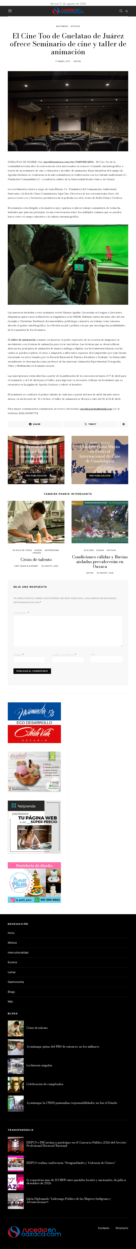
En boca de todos (22, 550)
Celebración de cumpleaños (44, 1084)
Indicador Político (40, 443)
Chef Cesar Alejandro (26, 566)
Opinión (37, 553)
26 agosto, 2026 (49, 566)
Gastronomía (52, 550)
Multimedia (62, 26)
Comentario (20, 613)
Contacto (103, 1228)
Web (93, 654)
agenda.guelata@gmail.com (96, 408)
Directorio (122, 1228)
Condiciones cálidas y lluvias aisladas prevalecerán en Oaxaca (100, 562)
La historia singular (39, 1065)
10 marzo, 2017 (26, 467)
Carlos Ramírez (45, 467)
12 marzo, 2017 (93, 467)
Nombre (18, 654)
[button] (126, 11)
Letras (12, 972)
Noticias (75, 26)
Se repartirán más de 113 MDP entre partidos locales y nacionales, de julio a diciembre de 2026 (76, 1181)
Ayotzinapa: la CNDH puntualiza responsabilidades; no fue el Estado (71, 1103)
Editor (77, 61)
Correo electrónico (64, 654)
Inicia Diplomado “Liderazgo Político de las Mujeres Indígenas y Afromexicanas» (68, 1200)
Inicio (11, 933)
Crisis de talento (36, 559)
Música (12, 942)
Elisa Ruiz (109, 467)
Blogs (24, 443)
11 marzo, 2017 (62, 61)
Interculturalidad (18, 952)
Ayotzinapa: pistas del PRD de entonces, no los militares (62, 1046)
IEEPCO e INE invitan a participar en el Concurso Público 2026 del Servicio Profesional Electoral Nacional (76, 1144)
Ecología (89, 550)
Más (10, 1001)
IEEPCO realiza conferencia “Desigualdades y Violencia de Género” (71, 1163)
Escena (94, 443)
